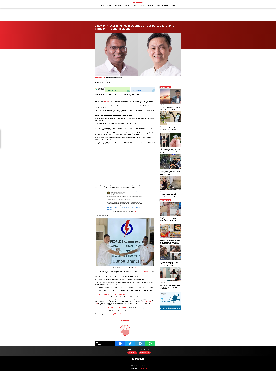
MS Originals (165, 5)
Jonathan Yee (99, 82)
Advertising (112, 363)
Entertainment (149, 5)
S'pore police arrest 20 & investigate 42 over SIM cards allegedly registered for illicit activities (170, 151)
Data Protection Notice (145, 363)
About (121, 363)
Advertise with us (144, 352)
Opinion (133, 5)
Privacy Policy (157, 363)
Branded (158, 5)
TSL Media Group (143, 368)
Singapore (109, 5)
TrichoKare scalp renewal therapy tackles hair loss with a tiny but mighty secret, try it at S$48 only (170, 264)
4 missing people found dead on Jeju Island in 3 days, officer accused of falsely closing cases (170, 172)
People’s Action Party (116, 314)
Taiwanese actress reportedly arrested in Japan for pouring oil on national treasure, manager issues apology (170, 194)
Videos (173, 5)
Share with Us (132, 352)
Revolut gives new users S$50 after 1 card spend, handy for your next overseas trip (170, 220)
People (126, 5)
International (118, 5)
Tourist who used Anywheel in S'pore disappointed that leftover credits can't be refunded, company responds (170, 129)
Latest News (101, 5)
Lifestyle (141, 5)
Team (166, 363)
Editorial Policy (131, 363)
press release (106, 101)
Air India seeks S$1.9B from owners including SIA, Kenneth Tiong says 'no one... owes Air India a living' (170, 107)
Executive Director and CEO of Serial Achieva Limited (112, 294)
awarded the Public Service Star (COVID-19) (115, 308)
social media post (146, 271)
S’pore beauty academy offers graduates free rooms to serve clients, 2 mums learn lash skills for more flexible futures (170, 286)
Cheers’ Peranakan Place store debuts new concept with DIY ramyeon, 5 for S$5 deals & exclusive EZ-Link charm (170, 242)
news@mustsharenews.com (134, 311)
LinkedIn (135, 211)
